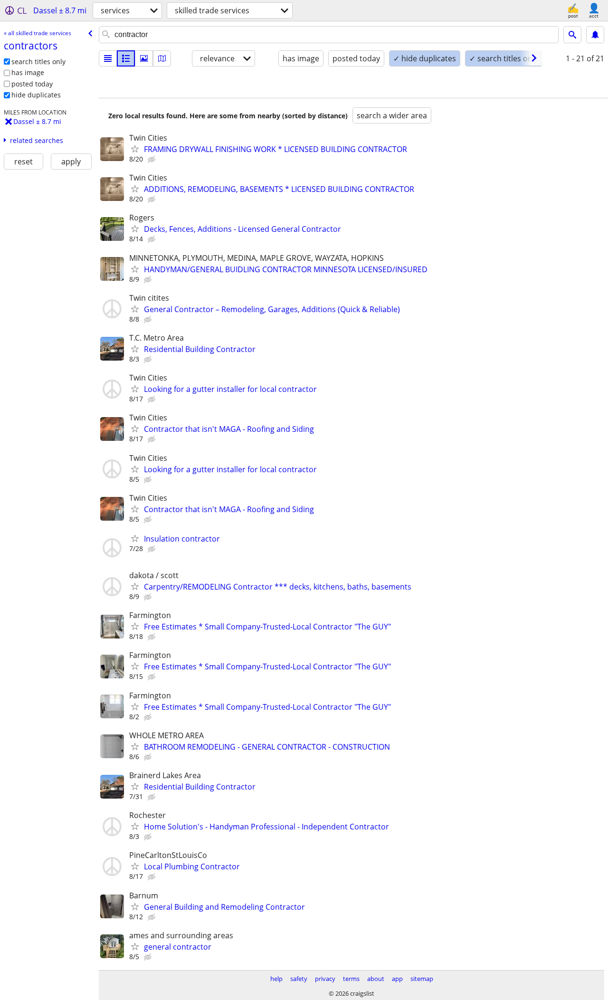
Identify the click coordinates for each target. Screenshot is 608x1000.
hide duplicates (36, 94)
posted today (32, 83)
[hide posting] (152, 159)
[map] (162, 58)
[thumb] (126, 58)
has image (27, 72)
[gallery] (144, 58)
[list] (108, 58)
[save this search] (595, 34)
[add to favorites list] (135, 148)
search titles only (38, 61)
